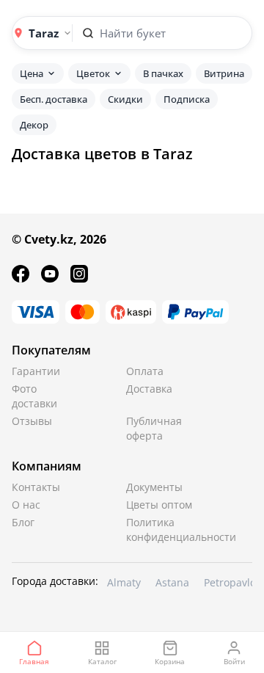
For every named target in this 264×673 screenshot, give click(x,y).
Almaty (124, 582)
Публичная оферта (154, 428)
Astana (172, 582)
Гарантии (36, 371)
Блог (23, 522)
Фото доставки (34, 396)
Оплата (145, 371)
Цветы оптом (159, 505)
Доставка (149, 389)
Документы (154, 487)
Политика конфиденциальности (161, 529)
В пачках (163, 73)
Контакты (36, 487)
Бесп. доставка (53, 99)
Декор (34, 124)
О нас (26, 505)
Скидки (125, 99)
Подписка (187, 99)
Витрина (224, 73)
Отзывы (32, 421)
